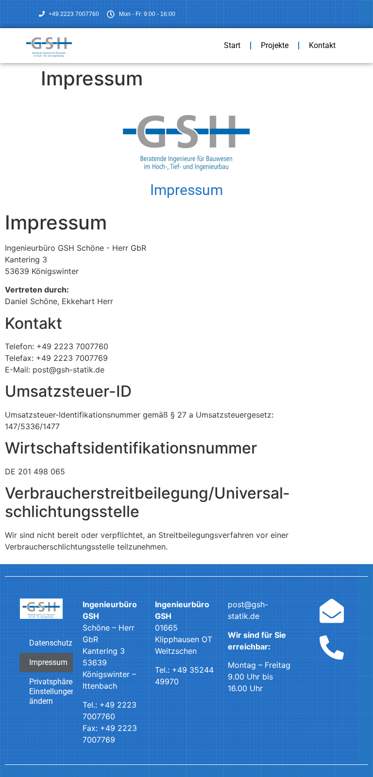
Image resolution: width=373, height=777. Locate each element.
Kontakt (322, 45)
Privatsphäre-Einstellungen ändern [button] (51, 691)
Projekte (274, 45)
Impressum (48, 662)
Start (232, 45)
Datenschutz (50, 643)
